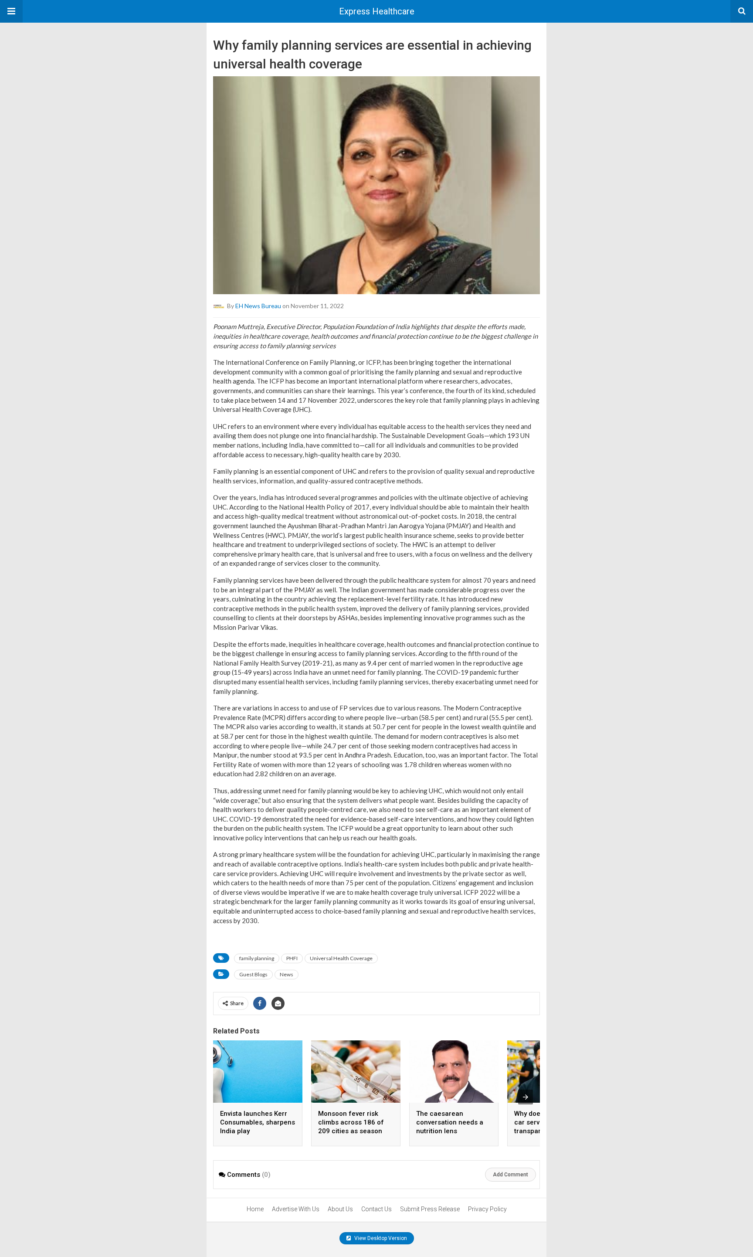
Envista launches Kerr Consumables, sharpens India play (257, 1122)
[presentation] (525, 1097)
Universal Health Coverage (341, 958)
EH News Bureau (258, 305)
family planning (256, 958)
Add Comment (510, 1175)
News (286, 974)
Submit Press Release (430, 1209)
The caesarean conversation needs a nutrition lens (449, 1122)
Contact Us (376, 1209)
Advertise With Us (295, 1209)
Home (255, 1209)
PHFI (292, 958)
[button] (11, 11)
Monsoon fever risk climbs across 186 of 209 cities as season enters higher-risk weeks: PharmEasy (351, 1131)
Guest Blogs (253, 974)
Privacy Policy (487, 1209)
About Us (340, 1209)
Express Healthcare (376, 11)
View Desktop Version (380, 1238)
